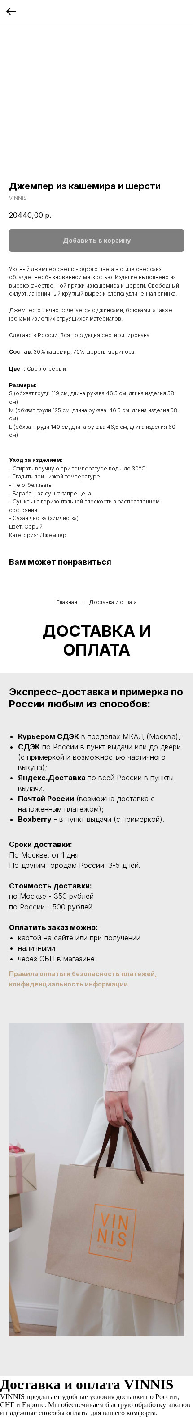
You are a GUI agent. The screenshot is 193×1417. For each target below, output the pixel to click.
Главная (67, 602)
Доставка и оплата (113, 602)
